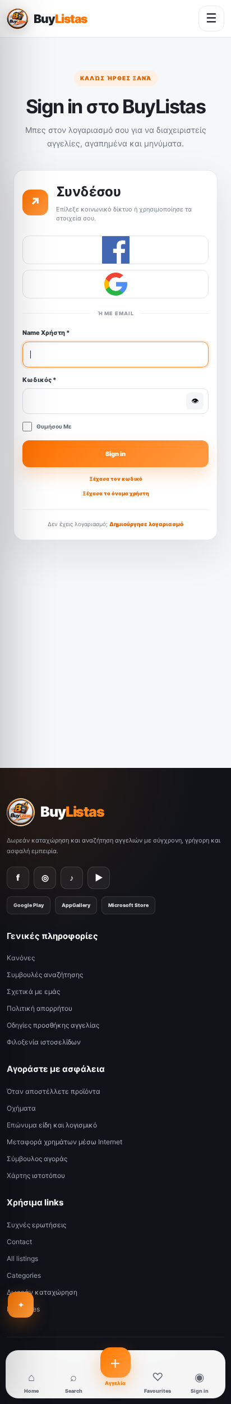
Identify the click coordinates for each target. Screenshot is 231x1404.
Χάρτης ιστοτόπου (36, 1175)
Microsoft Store (128, 905)
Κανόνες (21, 958)
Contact (19, 1241)
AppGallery (76, 905)
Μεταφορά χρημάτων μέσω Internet (64, 1142)
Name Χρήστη (46, 333)
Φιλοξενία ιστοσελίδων (44, 1042)
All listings (22, 1258)
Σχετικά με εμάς (33, 991)
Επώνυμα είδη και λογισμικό (52, 1125)
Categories (24, 1275)
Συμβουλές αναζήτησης (45, 974)
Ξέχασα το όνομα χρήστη (115, 493)
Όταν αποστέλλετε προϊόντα (53, 1091)
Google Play (28, 905)
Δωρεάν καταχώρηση (42, 1292)
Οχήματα (21, 1108)
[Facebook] (115, 250)
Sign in (115, 454)
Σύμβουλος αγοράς (37, 1158)
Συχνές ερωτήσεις (36, 1225)
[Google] (115, 284)
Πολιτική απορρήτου (39, 1008)
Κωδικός (39, 380)
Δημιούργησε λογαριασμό (146, 524)
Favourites (23, 1309)
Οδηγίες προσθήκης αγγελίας (53, 1025)
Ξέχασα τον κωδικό (115, 479)
